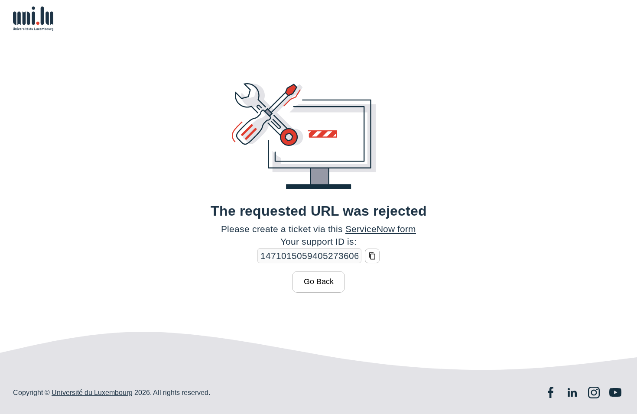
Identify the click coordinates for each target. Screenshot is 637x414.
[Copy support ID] (372, 256)
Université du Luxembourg (92, 392)
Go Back (319, 281)
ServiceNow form (380, 229)
